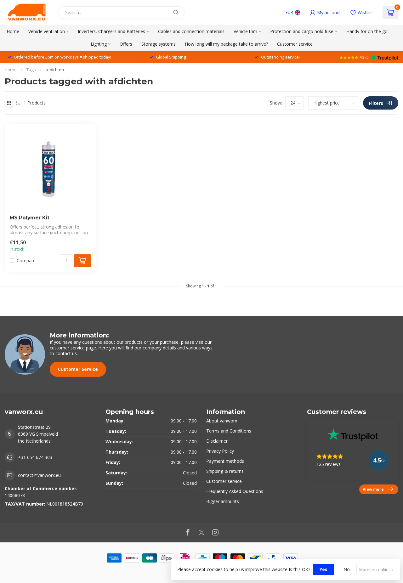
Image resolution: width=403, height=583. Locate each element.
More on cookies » (376, 569)
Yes (323, 569)
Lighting (99, 44)
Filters (376, 103)
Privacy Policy (220, 451)
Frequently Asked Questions (234, 491)
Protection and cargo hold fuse (301, 31)
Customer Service (78, 369)
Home (13, 31)
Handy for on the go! (367, 31)
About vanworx (221, 421)
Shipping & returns (225, 471)
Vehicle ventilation (46, 31)
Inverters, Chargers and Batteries (111, 31)
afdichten (55, 69)
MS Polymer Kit (29, 218)
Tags (31, 69)
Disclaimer (217, 441)
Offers (126, 44)
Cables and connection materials (191, 31)
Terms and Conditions (228, 431)
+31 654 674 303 (35, 457)
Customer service (295, 44)
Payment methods (225, 461)
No (346, 569)
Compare (26, 260)
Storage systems (158, 44)
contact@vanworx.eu (39, 475)
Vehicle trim (245, 31)
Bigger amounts (222, 501)
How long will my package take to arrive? (226, 44)
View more (373, 489)
